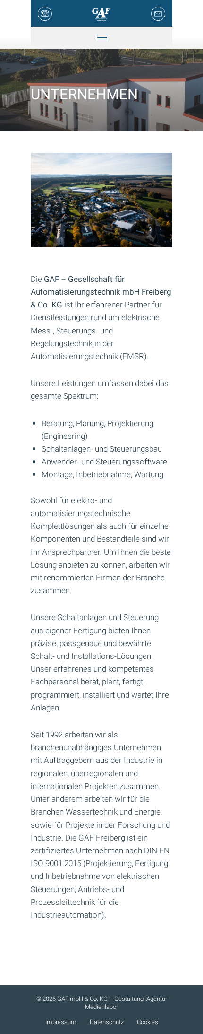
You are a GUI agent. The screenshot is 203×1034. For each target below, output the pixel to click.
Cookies (147, 1021)
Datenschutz (107, 1021)
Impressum (60, 1021)
